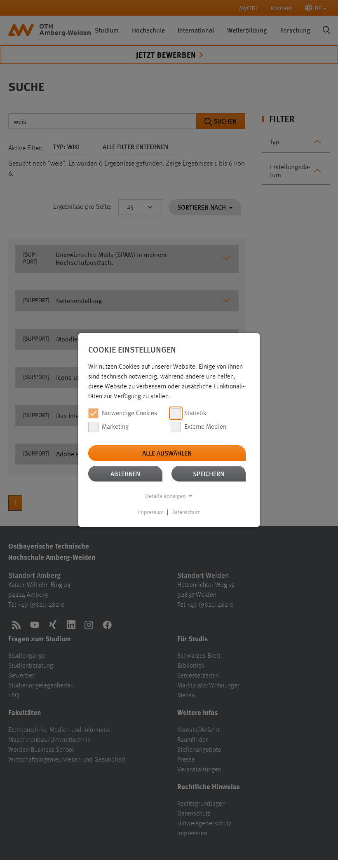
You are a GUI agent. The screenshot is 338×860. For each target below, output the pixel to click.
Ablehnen (125, 473)
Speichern (208, 473)
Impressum (151, 512)
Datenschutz (185, 512)
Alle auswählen (167, 453)
